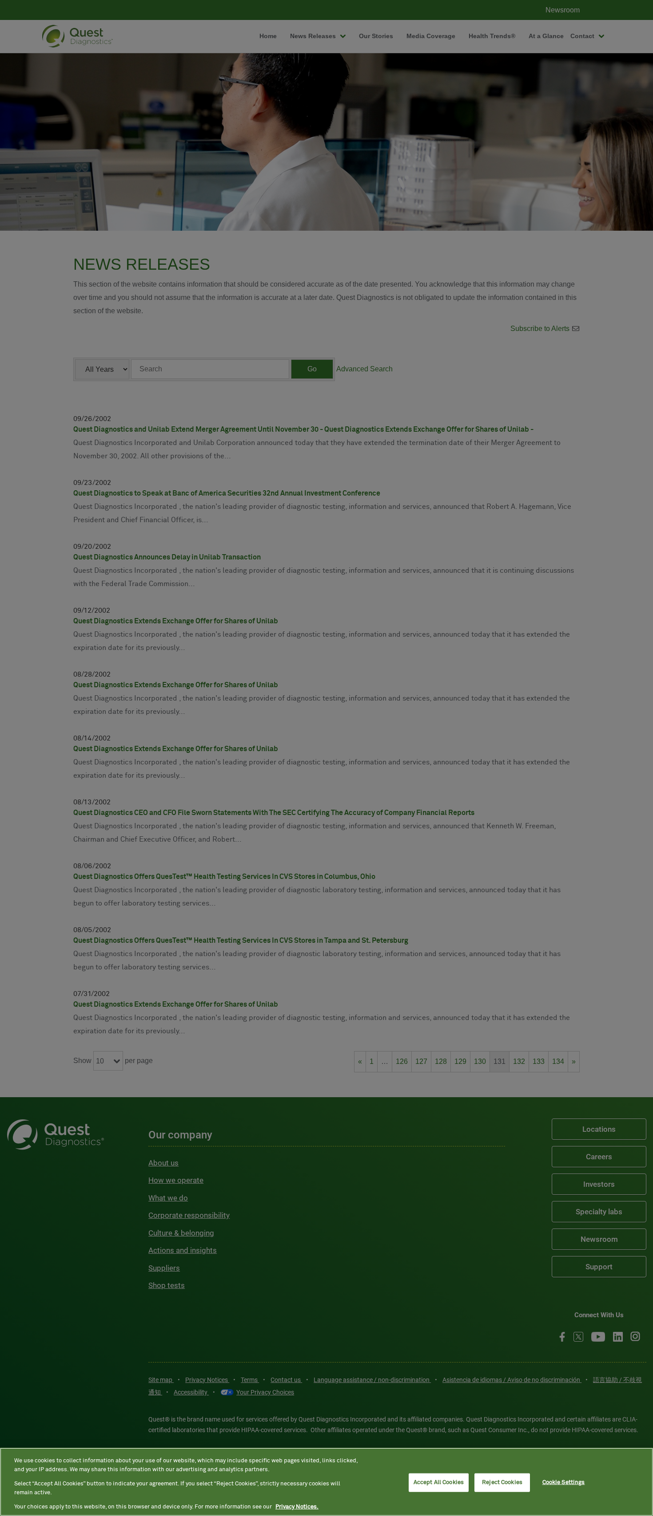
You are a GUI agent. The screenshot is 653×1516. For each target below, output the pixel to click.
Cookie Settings (563, 1482)
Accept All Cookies (439, 1482)
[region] (326, 1482)
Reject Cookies (502, 1482)
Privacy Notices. (297, 1507)
